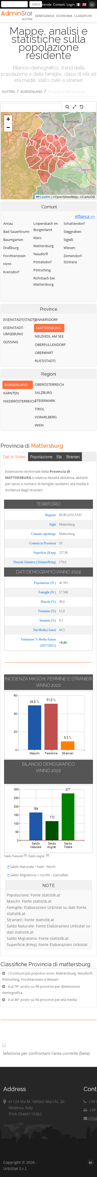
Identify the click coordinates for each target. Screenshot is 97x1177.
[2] (47, 855)
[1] (25, 855)
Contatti (59, 4)
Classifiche (83, 16)
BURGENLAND (31, 91)
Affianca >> (85, 216)
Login (71, 4)
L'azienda (44, 4)
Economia (64, 16)
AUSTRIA (8, 91)
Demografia (44, 16)
